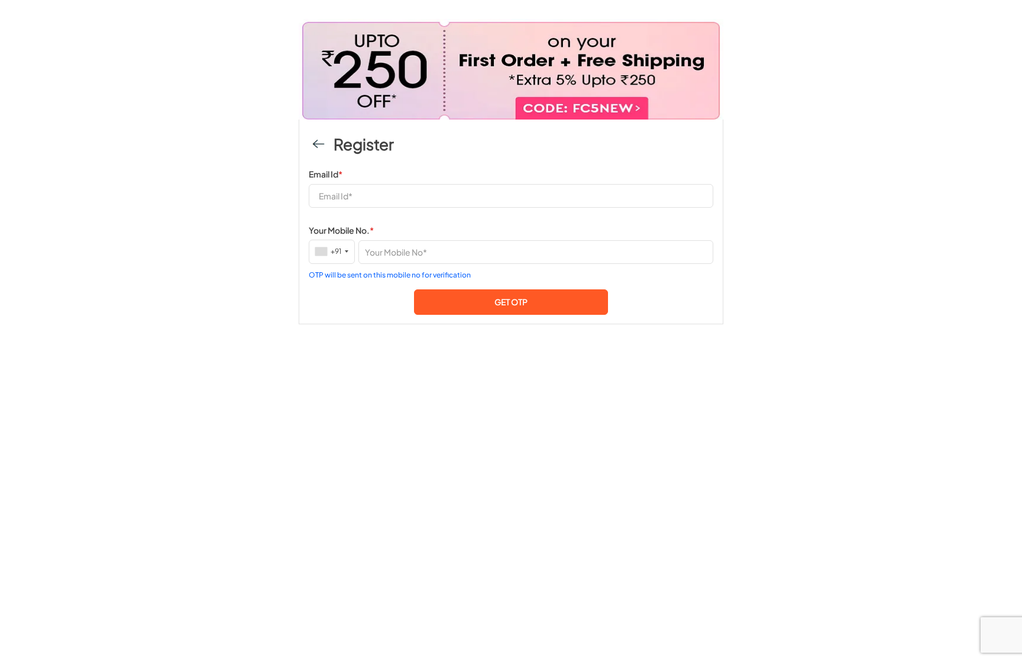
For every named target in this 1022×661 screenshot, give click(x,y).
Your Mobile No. (341, 230)
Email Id (325, 174)
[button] (511, 302)
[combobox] (332, 251)
